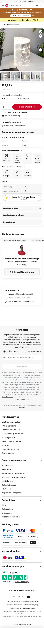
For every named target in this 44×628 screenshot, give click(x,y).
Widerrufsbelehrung (11, 517)
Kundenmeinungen (13, 566)
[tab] (22, 435)
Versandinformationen (12, 441)
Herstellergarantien (10, 449)
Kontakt (5, 445)
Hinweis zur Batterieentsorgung (27, 605)
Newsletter (7, 469)
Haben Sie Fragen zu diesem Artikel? (24, 198)
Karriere (5, 477)
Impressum (7, 513)
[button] (5, 76)
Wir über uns (7, 465)
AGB (4, 505)
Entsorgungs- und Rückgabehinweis (22, 608)
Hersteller (22, 408)
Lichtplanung (7, 481)
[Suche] (37, 5)
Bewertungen (9, 222)
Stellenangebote (17, 477)
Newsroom (6, 489)
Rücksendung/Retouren (12, 433)
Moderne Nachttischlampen (15, 240)
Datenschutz (7, 509)
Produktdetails (10, 208)
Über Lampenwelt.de (14, 460)
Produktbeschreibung (13, 215)
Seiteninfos (8, 500)
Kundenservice (10, 417)
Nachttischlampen (11, 25)
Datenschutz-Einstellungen (15, 601)
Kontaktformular (7, 397)
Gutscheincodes (9, 485)
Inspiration (6, 492)
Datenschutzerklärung (21, 399)
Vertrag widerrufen (11, 422)
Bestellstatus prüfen (11, 430)
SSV (21, 16)
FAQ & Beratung (9, 426)
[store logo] (14, 5)
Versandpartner (11, 551)
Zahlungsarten (8, 437)
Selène (24, 141)
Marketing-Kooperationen (13, 473)
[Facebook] (15, 596)
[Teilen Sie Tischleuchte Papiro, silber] (40, 36)
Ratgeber (17, 492)
